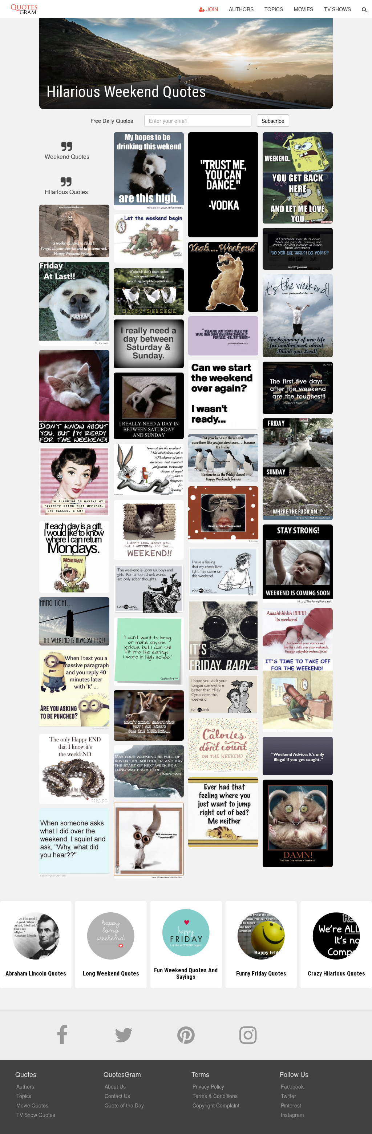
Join (211, 9)
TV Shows (337, 9)
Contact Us (117, 1095)
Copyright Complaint (216, 1105)
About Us (115, 1086)
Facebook (292, 1086)
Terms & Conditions (215, 1095)
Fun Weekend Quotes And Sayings (111, 973)
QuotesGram (24, 9)
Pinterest (291, 1105)
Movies (303, 9)
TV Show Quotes (35, 1114)
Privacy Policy (208, 1086)
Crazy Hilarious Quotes (261, 973)
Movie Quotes (32, 1105)
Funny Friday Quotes (186, 973)
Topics (273, 9)
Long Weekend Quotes (36, 973)
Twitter (288, 1095)
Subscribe (273, 120)
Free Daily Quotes (111, 120)
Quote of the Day (124, 1105)
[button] (364, 9)
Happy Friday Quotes (336, 973)
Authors (241, 9)
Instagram (292, 1114)
